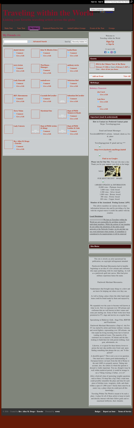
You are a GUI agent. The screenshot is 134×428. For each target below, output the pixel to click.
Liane (99, 106)
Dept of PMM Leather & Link (73, 127)
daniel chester (19, 50)
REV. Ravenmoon (20, 95)
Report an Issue (109, 411)
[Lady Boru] (93, 103)
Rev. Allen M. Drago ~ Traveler (21, 142)
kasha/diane (72, 50)
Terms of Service (124, 411)
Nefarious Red (73, 80)
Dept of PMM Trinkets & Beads (74, 111)
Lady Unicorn (19, 126)
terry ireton (18, 65)
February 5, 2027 (122, 67)
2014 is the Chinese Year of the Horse (110, 64)
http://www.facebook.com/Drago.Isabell (110, 149)
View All (127, 76)
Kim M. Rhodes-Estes (49, 50)
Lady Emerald (19, 80)
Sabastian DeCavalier (75, 95)
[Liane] (93, 110)
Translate (109, 12)
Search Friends (29, 42)
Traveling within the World (48, 12)
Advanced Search (40, 41)
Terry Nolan (18, 110)
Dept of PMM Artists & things (49, 127)
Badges (97, 411)
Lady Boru (101, 99)
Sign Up (94, 2)
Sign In (100, 2)
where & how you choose (109, 69)
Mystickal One (46, 110)
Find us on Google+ (110, 158)
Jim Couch (101, 92)
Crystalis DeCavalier (49, 95)
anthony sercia (73, 65)
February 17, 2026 (102, 67)
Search (131, 2)
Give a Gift (20, 55)
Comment (19, 53)
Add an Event (97, 76)
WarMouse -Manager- (45, 66)
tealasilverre (45, 80)
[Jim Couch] (93, 95)
